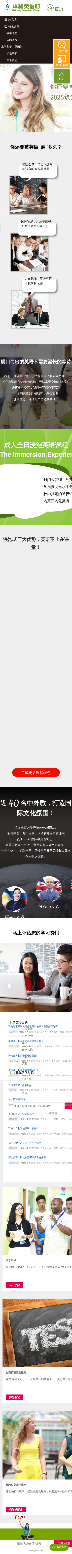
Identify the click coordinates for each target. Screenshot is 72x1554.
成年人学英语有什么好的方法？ (24, 1142)
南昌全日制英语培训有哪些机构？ (26, 1041)
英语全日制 (14, 1046)
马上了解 (14, 1285)
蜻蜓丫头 (24, 1031)
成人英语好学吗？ (17, 1099)
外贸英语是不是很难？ (20, 1084)
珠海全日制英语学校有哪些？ (23, 1055)
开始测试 (14, 1397)
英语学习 (13, 1031)
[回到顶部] (62, 76)
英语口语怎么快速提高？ (21, 1113)
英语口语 (13, 1119)
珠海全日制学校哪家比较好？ (23, 1128)
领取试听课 (16, 1509)
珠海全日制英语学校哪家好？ (23, 1070)
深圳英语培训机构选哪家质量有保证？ (28, 1157)
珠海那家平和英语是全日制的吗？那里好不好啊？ (34, 1026)
